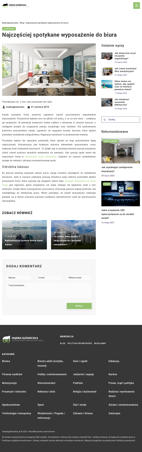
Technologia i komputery (16, 413)
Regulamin (100, 343)
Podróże (78, 383)
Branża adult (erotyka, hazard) (50, 363)
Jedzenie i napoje (83, 374)
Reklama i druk (46, 391)
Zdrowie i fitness (83, 413)
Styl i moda (79, 404)
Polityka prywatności (80, 343)
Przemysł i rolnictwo (14, 391)
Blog (62, 343)
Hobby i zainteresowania (52, 374)
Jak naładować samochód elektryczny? (122, 102)
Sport (41, 404)
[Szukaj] (104, 119)
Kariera (113, 374)
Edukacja (114, 361)
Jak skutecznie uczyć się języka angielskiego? (125, 56)
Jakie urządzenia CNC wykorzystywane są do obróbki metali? (117, 214)
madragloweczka (15, 107)
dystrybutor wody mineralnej (40, 156)
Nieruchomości (46, 383)
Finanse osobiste (12, 374)
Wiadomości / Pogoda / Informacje (51, 415)
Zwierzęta (114, 413)
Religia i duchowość (85, 391)
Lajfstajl (9, 29)
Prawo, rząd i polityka (121, 383)
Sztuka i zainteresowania (123, 404)
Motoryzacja (9, 383)
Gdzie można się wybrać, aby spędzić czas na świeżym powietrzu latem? (125, 85)
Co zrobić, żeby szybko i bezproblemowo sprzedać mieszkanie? (67, 240)
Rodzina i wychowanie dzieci (122, 393)
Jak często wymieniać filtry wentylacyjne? (126, 70)
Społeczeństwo (11, 404)
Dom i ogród (80, 361)
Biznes (6, 361)
